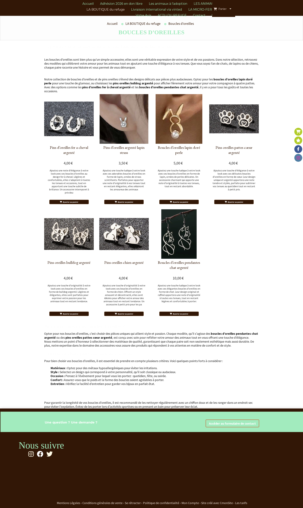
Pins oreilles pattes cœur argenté (234, 150)
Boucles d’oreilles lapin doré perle (179, 150)
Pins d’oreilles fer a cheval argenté (69, 150)
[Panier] (298, 132)
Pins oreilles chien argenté (124, 262)
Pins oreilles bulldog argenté (69, 262)
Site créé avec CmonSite (217, 503)
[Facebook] (298, 149)
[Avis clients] (298, 140)
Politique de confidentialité (161, 503)
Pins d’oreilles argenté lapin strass (124, 150)
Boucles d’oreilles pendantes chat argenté (179, 265)
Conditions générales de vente (102, 503)
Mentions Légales (68, 503)
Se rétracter (133, 503)
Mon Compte (190, 503)
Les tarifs (241, 503)
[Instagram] (298, 158)
